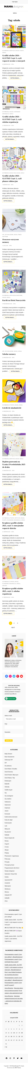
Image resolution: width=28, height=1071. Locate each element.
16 (22, 1032)
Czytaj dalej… (15, 78)
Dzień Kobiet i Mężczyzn (11, 774)
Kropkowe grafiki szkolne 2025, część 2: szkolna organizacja (12, 591)
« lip (6, 1047)
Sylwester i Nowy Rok (11, 874)
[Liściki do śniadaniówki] (14, 390)
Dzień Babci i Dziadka (11, 768)
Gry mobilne (8, 798)
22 (19, 1036)
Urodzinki (7, 883)
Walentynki (8, 886)
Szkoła (4, 52)
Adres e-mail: (8, 715)
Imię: (6, 724)
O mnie (7, 847)
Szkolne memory (9, 354)
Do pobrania (5, 50)
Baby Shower (8, 753)
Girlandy (7, 786)
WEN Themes (18, 1067)
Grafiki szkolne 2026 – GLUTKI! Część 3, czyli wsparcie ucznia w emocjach (13, 58)
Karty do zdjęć (9, 820)
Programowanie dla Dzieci (12, 868)
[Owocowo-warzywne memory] (14, 220)
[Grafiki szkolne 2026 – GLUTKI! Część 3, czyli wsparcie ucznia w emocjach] (14, 36)
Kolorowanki (8, 823)
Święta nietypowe (9, 871)
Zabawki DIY (8, 895)
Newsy (6, 841)
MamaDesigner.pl (16, 1066)
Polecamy (7, 859)
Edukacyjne (12, 173)
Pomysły (7, 862)
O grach (7, 844)
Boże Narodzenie (9, 756)
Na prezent (8, 832)
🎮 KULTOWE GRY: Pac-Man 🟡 (14, 927)
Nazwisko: (7, 732)
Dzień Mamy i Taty (10, 777)
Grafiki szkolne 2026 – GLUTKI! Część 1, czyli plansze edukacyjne (12, 178)
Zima (6, 901)
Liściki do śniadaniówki (11, 408)
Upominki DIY (8, 880)
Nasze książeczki (9, 838)
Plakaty (22, 50)
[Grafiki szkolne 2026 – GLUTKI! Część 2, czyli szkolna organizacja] (14, 97)
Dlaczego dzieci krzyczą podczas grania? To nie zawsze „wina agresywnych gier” (14, 990)
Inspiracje (7, 808)
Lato (6, 826)
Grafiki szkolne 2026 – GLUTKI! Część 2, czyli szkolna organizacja (12, 119)
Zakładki (4, 585)
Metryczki (12, 50)
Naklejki (7, 835)
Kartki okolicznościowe (15, 295)
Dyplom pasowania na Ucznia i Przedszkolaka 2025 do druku (13, 464)
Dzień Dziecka (9, 771)
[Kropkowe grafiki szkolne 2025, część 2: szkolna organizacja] (14, 567)
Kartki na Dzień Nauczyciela (13, 300)
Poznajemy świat (9, 865)
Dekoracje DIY (9, 759)
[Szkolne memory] (14, 337)
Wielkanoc (7, 889)
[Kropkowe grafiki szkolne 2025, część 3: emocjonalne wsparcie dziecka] (14, 503)
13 (14, 1032)
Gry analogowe (9, 234)
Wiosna (7, 892)
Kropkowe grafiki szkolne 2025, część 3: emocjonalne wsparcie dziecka (13, 525)
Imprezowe (8, 805)
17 (6, 1036)
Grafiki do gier (8, 789)
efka (12, 64)
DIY (6, 762)
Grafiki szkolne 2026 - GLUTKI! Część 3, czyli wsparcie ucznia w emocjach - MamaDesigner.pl (14, 967)
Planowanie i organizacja (14, 520)
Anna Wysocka (9, 988)
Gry (3, 234)
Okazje (17, 50)
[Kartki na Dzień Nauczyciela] (14, 281)
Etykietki (11, 405)
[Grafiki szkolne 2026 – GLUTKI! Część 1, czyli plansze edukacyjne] (14, 158)
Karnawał (7, 814)
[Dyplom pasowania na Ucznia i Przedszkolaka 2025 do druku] (14, 444)
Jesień (6, 811)
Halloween (8, 801)
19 (11, 1036)
